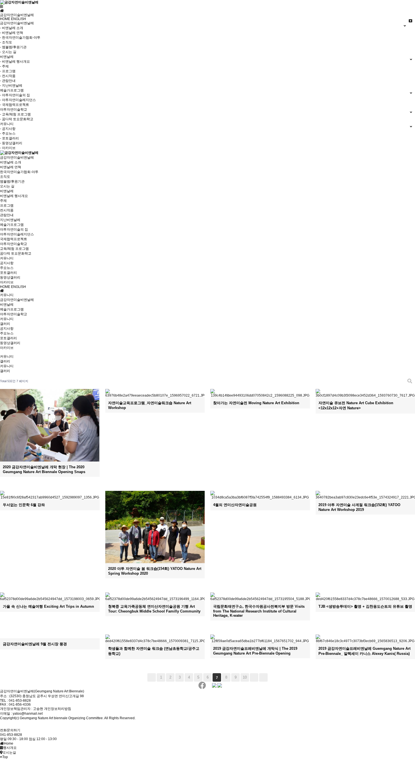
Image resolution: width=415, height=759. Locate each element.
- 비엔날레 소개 (11, 28)
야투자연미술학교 (13, 244)
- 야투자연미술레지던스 (18, 100)
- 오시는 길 (8, 52)
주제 (3, 201)
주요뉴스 (7, 268)
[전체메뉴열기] (1, 7)
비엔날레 (7, 191)
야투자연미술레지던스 (17, 234)
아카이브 (7, 282)
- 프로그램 (8, 71)
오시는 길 (7, 186)
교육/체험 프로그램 (14, 249)
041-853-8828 (11, 735)
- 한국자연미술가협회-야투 (20, 38)
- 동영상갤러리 (11, 143)
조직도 (5, 177)
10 (245, 677)
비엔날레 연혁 (10, 167)
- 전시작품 (8, 76)
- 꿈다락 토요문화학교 (16, 119)
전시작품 (7, 210)
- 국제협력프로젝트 (14, 105)
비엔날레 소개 (10, 162)
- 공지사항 (8, 129)
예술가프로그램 (12, 225)
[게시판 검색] (410, 381)
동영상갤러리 (10, 277)
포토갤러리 (8, 273)
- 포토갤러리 (9, 138)
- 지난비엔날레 (11, 86)
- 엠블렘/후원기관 (13, 47)
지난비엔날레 (10, 220)
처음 (151, 677)
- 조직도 (6, 42)
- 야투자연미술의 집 (15, 95)
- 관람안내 (8, 81)
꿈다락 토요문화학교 (15, 253)
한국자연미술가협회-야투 (19, 172)
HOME (5, 19)
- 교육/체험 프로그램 (15, 114)
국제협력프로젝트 (13, 239)
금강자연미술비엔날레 (17, 157)
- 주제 (4, 66)
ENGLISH (18, 19)
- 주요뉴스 (8, 133)
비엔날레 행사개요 (14, 196)
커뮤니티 (7, 258)
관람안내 (7, 215)
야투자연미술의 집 (14, 229)
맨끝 (263, 677)
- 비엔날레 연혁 (11, 33)
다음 (254, 677)
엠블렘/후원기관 (12, 181)
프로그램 (7, 205)
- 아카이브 (8, 148)
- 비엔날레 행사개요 (15, 62)
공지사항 (7, 263)
